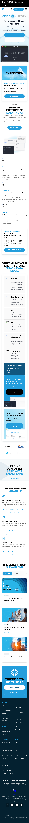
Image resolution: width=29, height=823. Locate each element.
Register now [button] (14, 96)
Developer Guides (19, 758)
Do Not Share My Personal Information (19, 799)
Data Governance (19, 763)
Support (4, 729)
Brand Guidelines (6, 755)
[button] (27, 3)
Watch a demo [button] (14, 693)
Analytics (4, 713)
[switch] (14, 16)
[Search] (11, 9)
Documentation (18, 761)
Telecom (17, 726)
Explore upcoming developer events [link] (10, 534)
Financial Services (19, 710)
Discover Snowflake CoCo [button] (14, 35)
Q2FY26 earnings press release (20, 817)
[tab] (7, 573)
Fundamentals (18, 747)
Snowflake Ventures (7, 768)
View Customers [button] (14, 479)
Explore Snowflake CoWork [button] (14, 425)
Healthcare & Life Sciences (19, 713)
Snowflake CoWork (7, 708)
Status (3, 734)
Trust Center (5, 753)
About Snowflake (6, 742)
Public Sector (18, 719)
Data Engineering (6, 710)
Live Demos (18, 745)
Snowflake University (20, 755)
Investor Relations (6, 750)
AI (2, 716)
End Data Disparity (6, 770)
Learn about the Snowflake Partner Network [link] (12, 509)
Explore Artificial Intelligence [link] (8, 555)
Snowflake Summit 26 (7, 773)
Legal (14, 801)
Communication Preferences (17, 798)
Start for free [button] (14, 687)
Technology (17, 729)
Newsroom (5, 761)
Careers (4, 747)
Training (16, 750)
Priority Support (6, 731)
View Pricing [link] (14, 132)
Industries (18, 703)
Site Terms (8, 798)
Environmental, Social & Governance (8, 764)
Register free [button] (4, 5)
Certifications (18, 753)
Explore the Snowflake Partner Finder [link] (11, 513)
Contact (4, 758)
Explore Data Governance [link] (8, 551)
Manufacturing (18, 717)
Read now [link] (6, 603)
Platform (4, 705)
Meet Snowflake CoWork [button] (14, 40)
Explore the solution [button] (14, 250)
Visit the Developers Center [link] (8, 530)
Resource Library (19, 742)
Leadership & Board (7, 745)
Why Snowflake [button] (14, 127)
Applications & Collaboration (5, 719)
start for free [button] (18, 9)
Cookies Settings (5, 799)
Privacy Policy (24, 796)
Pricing (3, 723)
